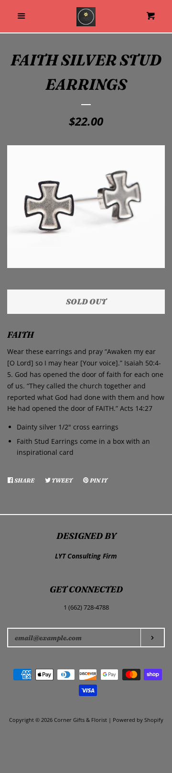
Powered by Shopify (138, 719)
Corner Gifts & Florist (81, 719)
